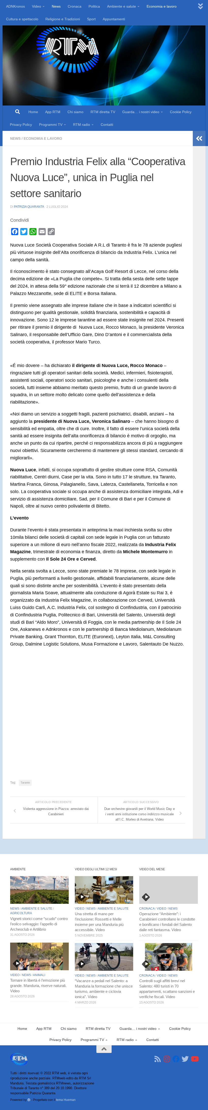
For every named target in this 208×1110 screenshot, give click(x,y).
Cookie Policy (181, 112)
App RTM (52, 112)
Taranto (25, 782)
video (15, 975)
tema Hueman (66, 1099)
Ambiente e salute (121, 6)
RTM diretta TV (103, 112)
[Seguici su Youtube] (194, 1059)
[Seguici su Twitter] (185, 1059)
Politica (94, 6)
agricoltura (21, 913)
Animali (39, 975)
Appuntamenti (114, 19)
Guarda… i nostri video (140, 112)
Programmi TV (50, 125)
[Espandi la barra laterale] (199, 138)
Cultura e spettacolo (22, 19)
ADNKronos (15, 6)
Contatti (107, 125)
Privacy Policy (21, 125)
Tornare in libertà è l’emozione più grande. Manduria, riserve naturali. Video (38, 985)
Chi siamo (75, 112)
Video (36, 6)
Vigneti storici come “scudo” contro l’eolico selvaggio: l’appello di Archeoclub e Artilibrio (39, 924)
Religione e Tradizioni (62, 19)
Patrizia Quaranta (29, 207)
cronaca (146, 908)
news (15, 138)
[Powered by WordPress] (28, 1099)
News (56, 6)
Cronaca (74, 6)
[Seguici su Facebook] (176, 1059)
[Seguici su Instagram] (166, 1059)
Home (33, 112)
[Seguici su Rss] (157, 1059)
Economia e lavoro (162, 6)
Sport (91, 19)
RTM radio (81, 125)
